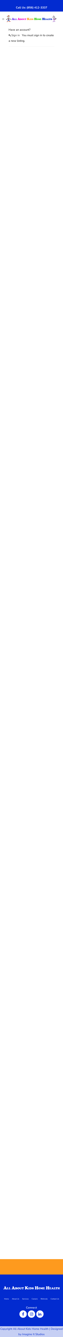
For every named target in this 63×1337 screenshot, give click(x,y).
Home (6, 1299)
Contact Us (55, 1299)
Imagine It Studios (33, 1334)
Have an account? (19, 30)
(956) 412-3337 (37, 7)
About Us (15, 1299)
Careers (35, 1299)
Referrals (44, 1299)
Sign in (15, 35)
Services (25, 1299)
